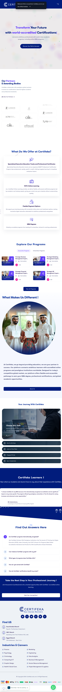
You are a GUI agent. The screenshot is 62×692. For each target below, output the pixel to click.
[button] (32, 424)
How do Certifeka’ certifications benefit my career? (23, 571)
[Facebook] (22, 616)
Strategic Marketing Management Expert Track (52, 258)
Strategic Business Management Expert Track (21, 258)
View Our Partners (8, 96)
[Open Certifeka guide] (3, 688)
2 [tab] (3, 507)
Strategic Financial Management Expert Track (21, 273)
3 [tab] (5, 507)
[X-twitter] (27, 616)
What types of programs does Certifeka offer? (22, 558)
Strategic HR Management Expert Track (52, 273)
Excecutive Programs (23, 250)
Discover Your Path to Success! (31, 46)
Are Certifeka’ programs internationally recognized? (24, 536)
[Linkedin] (40, 616)
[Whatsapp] (45, 616)
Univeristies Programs (39, 250)
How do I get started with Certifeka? (19, 564)
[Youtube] (31, 616)
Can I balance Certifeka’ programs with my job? (22, 551)
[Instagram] (36, 616)
